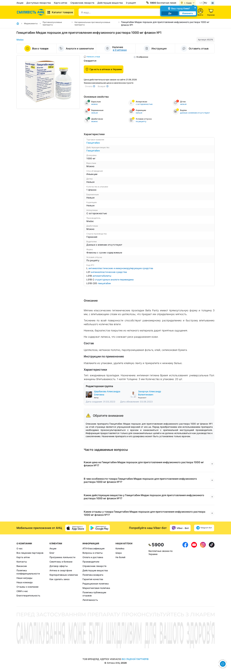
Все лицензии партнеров (29, 553)
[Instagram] (203, 572)
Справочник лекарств (82, 2)
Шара (119, 553)
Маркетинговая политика (96, 588)
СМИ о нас (22, 591)
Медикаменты (31, 23)
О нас (19, 548)
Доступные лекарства (38, 2)
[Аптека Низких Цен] (31, 12)
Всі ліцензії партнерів (135, 659)
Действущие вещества (110, 2)
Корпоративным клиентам (64, 574)
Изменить (187, 13)
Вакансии (21, 566)
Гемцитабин (93, 142)
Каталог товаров (62, 12)
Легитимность (90, 600)
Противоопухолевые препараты (52, 23)
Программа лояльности (62, 557)
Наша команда (24, 582)
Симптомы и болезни (61, 561)
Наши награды (24, 578)
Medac (20, 39)
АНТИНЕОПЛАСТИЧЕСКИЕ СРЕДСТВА (109, 272)
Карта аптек (60, 2)
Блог (52, 553)
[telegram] (204, 528)
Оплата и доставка (92, 557)
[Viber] (180, 528)
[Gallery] (48, 82)
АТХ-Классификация (93, 548)
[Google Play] (99, 528)
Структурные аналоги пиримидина (114, 279)
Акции (19, 2)
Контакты (21, 561)
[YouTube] (194, 572)
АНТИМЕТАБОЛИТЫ (102, 275)
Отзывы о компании (27, 586)
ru (205, 2)
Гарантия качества (92, 579)
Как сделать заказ (59, 579)
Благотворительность (28, 595)
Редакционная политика (95, 583)
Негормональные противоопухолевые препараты (92, 23)
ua (201, 2)
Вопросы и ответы (92, 553)
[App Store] (75, 528)
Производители (90, 561)
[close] (195, 7)
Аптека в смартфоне (61, 570)
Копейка (120, 548)
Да (169, 13)
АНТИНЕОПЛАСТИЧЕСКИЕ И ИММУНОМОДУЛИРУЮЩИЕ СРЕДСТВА (120, 268)
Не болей (120, 557)
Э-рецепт (131, 2)
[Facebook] (185, 572)
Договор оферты (59, 566)
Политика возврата (92, 574)
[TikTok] (211, 572)
